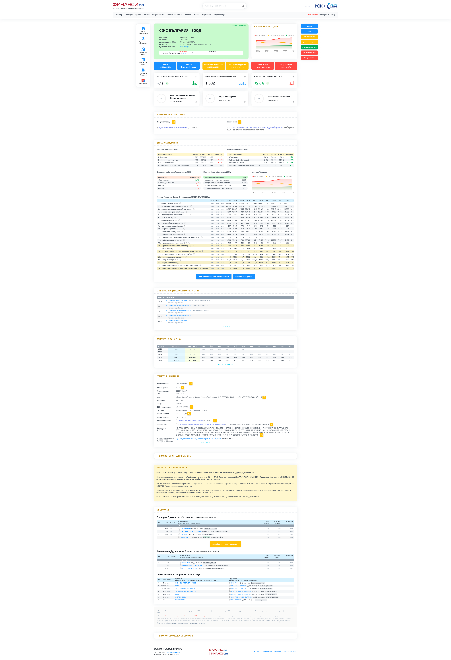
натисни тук (184, 47)
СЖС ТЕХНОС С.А (180, 597)
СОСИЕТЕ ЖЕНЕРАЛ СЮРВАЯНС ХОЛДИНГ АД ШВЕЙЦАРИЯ (255, 127)
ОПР (309, 31)
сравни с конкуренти (243, 276)
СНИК (177, 586)
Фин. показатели (309, 36)
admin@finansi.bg (173, 652)
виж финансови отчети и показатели (214, 276)
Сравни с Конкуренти (237, 66)
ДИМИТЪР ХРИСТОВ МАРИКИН (173, 127)
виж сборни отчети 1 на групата (225, 544)
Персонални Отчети (174, 15)
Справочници (219, 15)
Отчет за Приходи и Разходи (188, 66)
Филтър (119, 15)
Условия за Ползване (272, 651)
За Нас (257, 651)
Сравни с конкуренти (309, 42)
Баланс (164, 66)
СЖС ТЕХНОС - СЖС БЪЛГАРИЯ (191, 531)
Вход (333, 15)
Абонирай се (313, 15)
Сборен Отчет (263, 66)
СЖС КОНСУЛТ (186, 529)
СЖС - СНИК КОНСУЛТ (190, 568)
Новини (196, 15)
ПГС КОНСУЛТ (180, 600)
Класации (129, 15)
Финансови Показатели (213, 66)
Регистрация (324, 15)
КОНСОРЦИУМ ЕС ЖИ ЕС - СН (192, 565)
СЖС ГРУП (184, 534)
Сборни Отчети (158, 15)
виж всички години (225, 364)
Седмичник (206, 15)
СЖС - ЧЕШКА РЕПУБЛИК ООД (185, 588)
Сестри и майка (309, 58)
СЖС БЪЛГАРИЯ (186, 537)
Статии (188, 15)
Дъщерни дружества (309, 52)
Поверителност (290, 651)
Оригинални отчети (310, 47)
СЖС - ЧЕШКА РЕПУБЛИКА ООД (185, 583)
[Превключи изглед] (243, 38)
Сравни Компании (142, 15)
